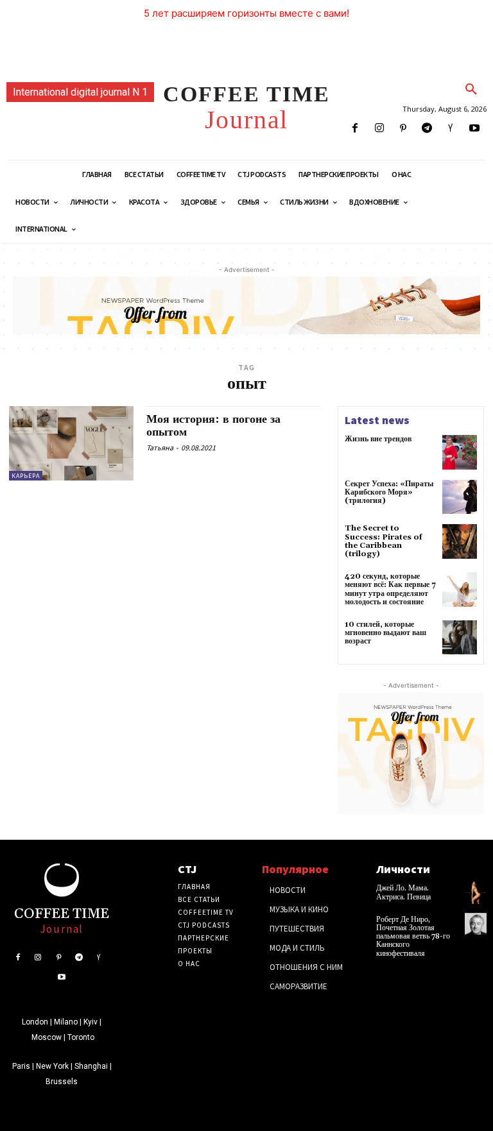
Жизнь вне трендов (378, 439)
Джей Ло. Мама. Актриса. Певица (403, 892)
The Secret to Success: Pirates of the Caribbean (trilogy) (383, 541)
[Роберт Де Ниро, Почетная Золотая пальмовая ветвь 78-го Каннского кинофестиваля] (476, 924)
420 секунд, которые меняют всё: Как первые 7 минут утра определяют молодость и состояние (390, 589)
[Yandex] (451, 128)
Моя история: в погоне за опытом (213, 425)
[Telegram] (426, 128)
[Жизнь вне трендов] (459, 452)
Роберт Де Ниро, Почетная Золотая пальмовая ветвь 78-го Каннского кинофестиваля (413, 936)
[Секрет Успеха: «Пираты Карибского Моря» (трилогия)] (459, 497)
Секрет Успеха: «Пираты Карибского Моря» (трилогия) (389, 492)
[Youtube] (474, 128)
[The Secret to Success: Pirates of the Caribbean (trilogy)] (459, 541)
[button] (471, 89)
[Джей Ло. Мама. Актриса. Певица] (476, 892)
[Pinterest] (402, 128)
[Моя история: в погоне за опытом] (71, 443)
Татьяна (159, 447)
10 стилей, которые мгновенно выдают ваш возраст (385, 633)
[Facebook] (355, 128)
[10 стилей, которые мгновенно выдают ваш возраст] (459, 637)
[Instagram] (379, 128)
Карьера (26, 476)
